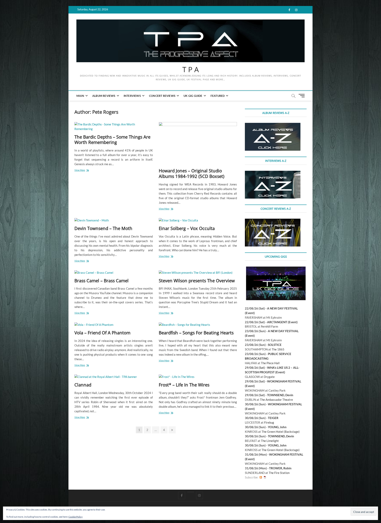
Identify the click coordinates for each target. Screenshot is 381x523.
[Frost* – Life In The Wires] (198, 377)
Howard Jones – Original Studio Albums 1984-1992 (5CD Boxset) (191, 173)
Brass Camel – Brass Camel (101, 280)
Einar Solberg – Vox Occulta (187, 228)
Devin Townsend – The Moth (103, 228)
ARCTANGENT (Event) (282, 322)
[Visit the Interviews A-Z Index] (272, 173)
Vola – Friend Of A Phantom (102, 333)
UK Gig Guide (193, 95)
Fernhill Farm (269, 326)
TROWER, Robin (280, 468)
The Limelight (270, 440)
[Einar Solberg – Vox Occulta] (198, 220)
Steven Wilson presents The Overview (197, 280)
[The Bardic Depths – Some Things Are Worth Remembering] (113, 126)
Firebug (269, 422)
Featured (218, 95)
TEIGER (273, 418)
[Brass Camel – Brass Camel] (113, 272)
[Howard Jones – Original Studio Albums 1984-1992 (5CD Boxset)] (198, 143)
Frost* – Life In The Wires (184, 385)
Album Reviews (103, 95)
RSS (261, 477)
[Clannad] (113, 377)
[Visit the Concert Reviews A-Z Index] (272, 221)
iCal (265, 477)
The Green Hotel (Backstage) (281, 431)
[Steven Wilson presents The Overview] (198, 272)
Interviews (132, 95)
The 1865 (278, 349)
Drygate (269, 376)
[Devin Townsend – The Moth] (113, 220)
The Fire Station (279, 472)
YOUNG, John (277, 427)
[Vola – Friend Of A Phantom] (113, 324)
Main (80, 95)
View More (86, 170)
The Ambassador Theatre (276, 399)
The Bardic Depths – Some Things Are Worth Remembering (112, 139)
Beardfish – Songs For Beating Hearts (196, 333)
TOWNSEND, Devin (280, 395)
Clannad (82, 385)
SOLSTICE (275, 344)
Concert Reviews (162, 95)
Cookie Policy (75, 516)
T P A (190, 69)
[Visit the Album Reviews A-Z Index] (272, 125)
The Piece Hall (270, 363)
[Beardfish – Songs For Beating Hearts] (198, 324)
